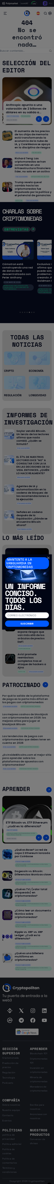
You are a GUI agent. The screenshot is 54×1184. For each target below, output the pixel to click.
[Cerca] (48, 557)
